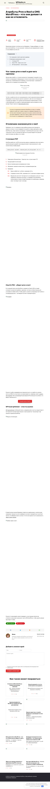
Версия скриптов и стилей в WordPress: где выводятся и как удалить (34, 714)
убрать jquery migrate (11, 517)
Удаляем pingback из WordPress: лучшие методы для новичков (15, 704)
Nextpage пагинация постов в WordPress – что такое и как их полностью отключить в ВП (34, 738)
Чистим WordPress (11, 35)
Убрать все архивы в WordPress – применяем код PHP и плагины (14, 762)
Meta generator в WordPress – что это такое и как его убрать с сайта (14, 737)
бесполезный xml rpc (24, 104)
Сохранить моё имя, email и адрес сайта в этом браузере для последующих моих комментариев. (23, 667)
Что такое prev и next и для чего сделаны (19, 57)
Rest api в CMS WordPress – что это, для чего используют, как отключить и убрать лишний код (35, 763)
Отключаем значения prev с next (17, 59)
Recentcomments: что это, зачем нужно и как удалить (35, 685)
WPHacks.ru (20, 2)
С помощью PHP (15, 61)
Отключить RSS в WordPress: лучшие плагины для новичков (14, 685)
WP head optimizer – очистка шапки (19, 64)
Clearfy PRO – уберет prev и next (19, 62)
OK (42, 786)
